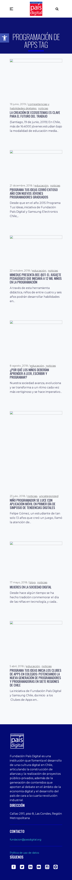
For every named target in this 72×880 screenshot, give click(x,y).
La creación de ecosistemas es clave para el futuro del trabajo (35, 114)
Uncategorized (48, 496)
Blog (32, 582)
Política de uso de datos (24, 852)
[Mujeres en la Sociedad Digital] (36, 558)
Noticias (43, 108)
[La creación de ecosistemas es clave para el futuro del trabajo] (36, 78)
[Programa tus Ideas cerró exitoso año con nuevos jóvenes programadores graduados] (36, 164)
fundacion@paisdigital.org (25, 839)
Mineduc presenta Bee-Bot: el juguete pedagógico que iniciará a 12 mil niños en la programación (36, 278)
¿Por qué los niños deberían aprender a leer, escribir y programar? (29, 373)
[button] (4, 38)
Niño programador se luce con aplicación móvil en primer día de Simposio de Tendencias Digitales (32, 503)
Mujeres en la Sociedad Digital (31, 587)
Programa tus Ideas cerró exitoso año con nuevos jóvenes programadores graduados (34, 193)
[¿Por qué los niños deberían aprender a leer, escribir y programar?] (36, 340)
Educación (41, 185)
